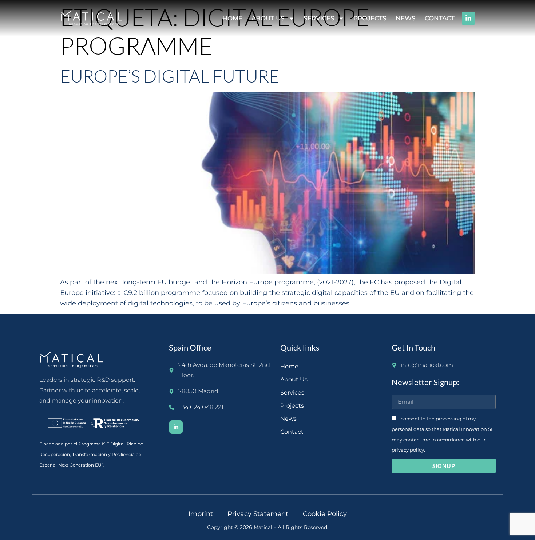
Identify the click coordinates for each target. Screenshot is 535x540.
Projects (370, 18)
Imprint (201, 514)
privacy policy (408, 450)
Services (319, 18)
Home (232, 18)
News (406, 18)
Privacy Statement (257, 514)
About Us (268, 18)
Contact (440, 18)
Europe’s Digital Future (169, 76)
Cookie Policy (325, 514)
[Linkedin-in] (468, 18)
